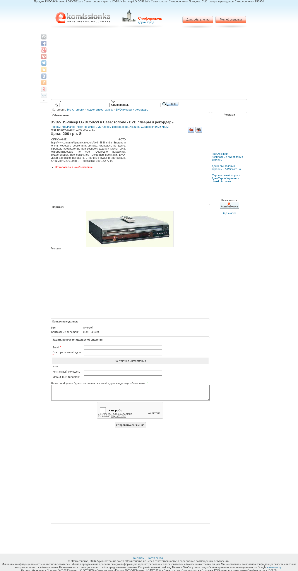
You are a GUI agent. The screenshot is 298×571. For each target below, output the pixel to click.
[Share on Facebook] (43, 43)
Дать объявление (198, 19)
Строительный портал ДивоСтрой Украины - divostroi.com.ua (226, 178)
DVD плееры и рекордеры (132, 109)
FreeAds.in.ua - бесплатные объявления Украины (227, 157)
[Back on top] (43, 36)
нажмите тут (274, 567)
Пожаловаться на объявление (74, 167)
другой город (146, 22)
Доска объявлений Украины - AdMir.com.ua (226, 168)
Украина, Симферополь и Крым (148, 126)
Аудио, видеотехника (100, 109)
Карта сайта (156, 558)
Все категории (75, 109)
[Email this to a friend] (43, 95)
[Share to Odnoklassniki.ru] (43, 82)
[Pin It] (43, 56)
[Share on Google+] (43, 50)
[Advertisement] (149, 64)
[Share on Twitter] (43, 63)
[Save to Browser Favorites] (43, 69)
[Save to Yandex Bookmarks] (43, 89)
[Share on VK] (43, 76)
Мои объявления (231, 19)
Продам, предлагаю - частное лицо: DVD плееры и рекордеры (89, 126)
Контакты (139, 558)
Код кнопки (229, 213)
